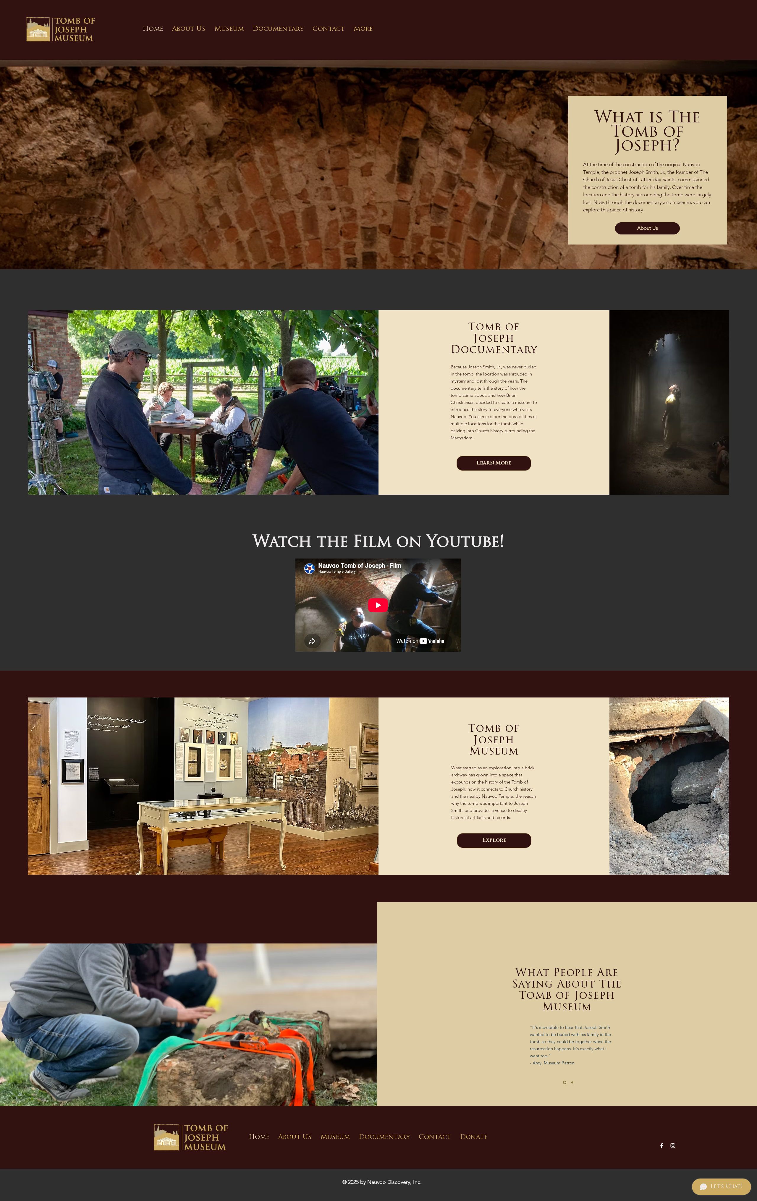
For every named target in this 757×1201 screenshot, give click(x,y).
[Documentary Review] (571, 1082)
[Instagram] (673, 1145)
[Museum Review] (564, 1083)
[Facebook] (662, 1145)
